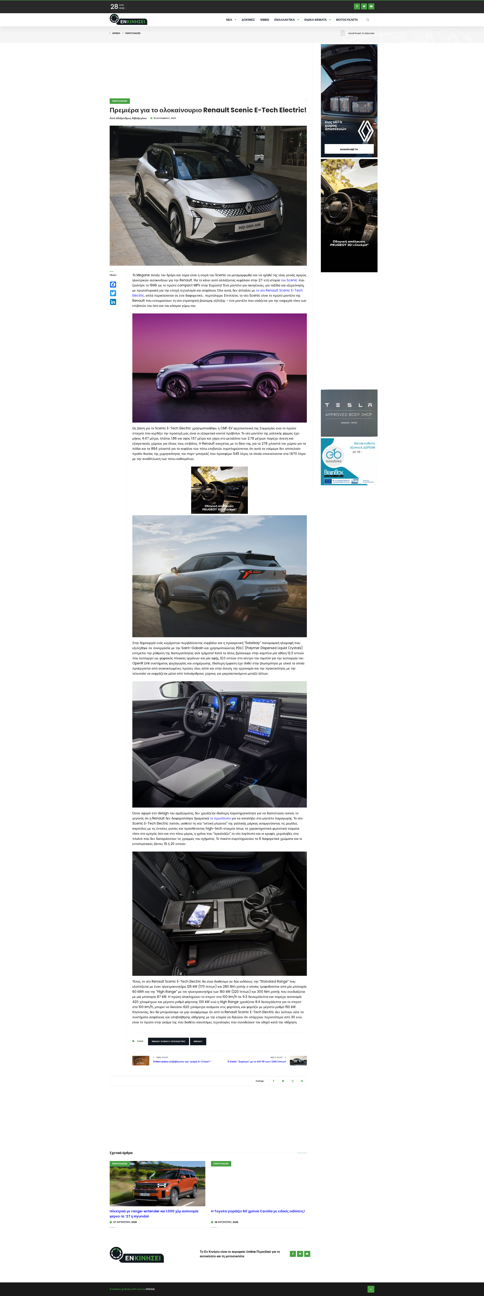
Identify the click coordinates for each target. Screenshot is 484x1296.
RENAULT (198, 1041)
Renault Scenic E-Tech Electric (168, 1041)
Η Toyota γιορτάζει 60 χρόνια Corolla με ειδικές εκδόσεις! (258, 1211)
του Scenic (289, 280)
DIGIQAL (150, 1289)
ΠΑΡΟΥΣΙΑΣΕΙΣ (133, 33)
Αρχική (116, 33)
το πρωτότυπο (220, 818)
